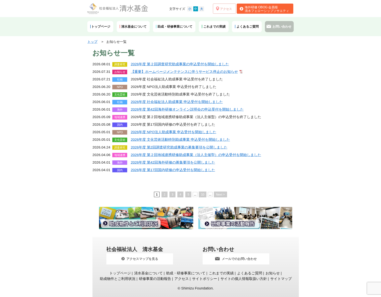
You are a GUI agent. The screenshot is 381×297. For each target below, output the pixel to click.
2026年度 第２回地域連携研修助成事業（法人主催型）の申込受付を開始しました (196, 155)
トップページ (120, 273)
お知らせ (273, 273)
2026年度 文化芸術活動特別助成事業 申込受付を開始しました (180, 140)
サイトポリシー (204, 279)
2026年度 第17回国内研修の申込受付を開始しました (173, 170)
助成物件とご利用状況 (118, 279)
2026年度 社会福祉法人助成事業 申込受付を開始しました (177, 102)
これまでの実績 (221, 273)
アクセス (181, 279)
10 (202, 194)
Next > (220, 194)
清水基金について (148, 273)
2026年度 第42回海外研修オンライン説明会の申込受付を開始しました (187, 109)
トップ (92, 41)
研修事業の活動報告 (155, 279)
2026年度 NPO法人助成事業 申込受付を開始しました (173, 132)
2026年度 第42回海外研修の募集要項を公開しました (173, 162)
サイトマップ (281, 279)
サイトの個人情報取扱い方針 (243, 279)
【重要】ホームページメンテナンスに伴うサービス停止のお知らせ (184, 72)
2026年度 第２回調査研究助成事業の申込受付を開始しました (180, 64)
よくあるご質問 (249, 273)
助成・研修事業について (185, 273)
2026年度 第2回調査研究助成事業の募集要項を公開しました (179, 147)
